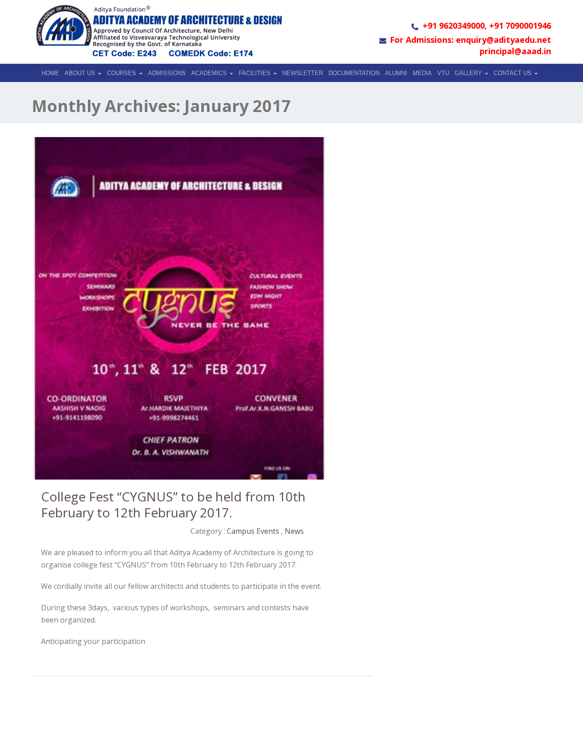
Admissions (167, 73)
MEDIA (422, 73)
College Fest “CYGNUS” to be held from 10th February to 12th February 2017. (173, 504)
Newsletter (302, 73)
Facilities (255, 73)
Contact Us (513, 73)
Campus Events (253, 531)
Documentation (353, 73)
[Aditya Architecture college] (158, 30)
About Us (81, 73)
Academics (210, 73)
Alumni (396, 73)
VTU (443, 73)
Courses (122, 73)
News (294, 531)
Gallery (469, 73)
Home (50, 73)
